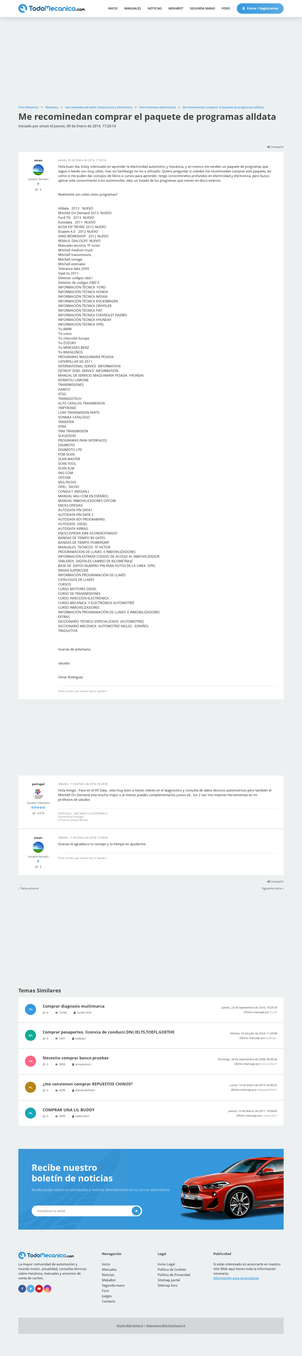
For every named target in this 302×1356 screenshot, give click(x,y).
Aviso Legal (166, 1264)
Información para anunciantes (236, 1278)
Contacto (108, 1301)
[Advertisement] (151, 61)
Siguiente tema (271, 888)
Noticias (155, 8)
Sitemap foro (167, 1285)
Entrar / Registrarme (262, 8)
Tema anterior (30, 888)
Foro (226, 8)
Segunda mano (202, 8)
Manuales (132, 8)
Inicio (113, 8)
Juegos (107, 1296)
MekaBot (175, 8)
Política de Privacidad (174, 1274)
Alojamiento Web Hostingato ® (165, 1325)
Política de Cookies (172, 1269)
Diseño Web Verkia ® (130, 1325)
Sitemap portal (169, 1280)
